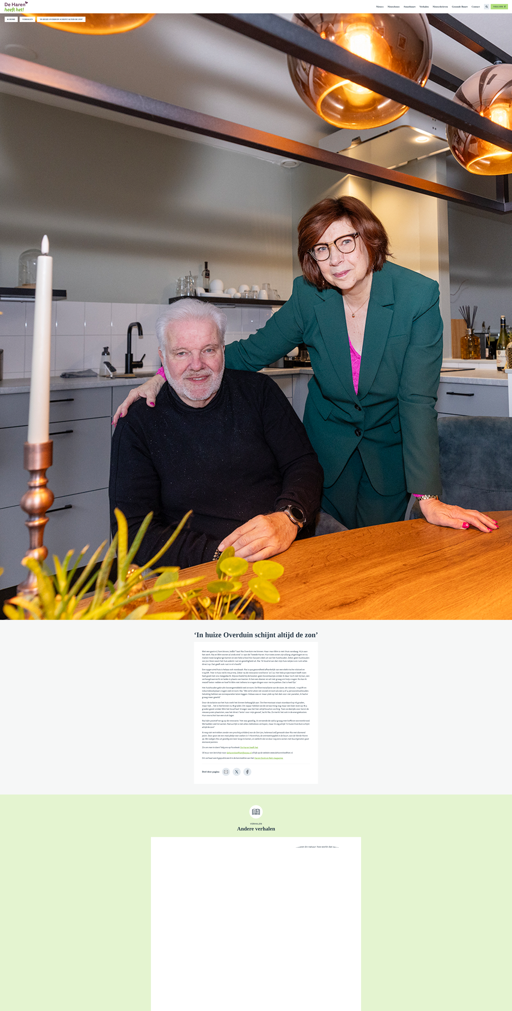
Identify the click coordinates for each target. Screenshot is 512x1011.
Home (12, 19)
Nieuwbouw (394, 6)
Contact (476, 6)
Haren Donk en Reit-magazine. (268, 758)
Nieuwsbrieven (440, 6)
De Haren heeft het (249, 747)
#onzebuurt (409, 6)
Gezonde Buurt (460, 6)
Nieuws (380, 6)
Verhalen (424, 6)
